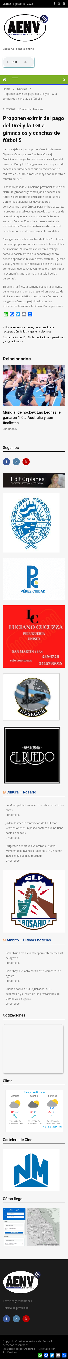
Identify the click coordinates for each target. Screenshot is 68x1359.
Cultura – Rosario (21, 792)
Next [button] (64, 402)
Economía (25, 109)
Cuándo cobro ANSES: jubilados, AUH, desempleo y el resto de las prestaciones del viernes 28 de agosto (33, 993)
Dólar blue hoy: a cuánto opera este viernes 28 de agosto (34, 955)
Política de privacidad (16, 1308)
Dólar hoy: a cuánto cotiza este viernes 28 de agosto (33, 973)
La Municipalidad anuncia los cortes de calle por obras (35, 807)
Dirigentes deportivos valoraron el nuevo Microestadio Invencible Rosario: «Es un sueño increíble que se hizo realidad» (34, 850)
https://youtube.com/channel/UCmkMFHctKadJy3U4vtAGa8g (64, 3)
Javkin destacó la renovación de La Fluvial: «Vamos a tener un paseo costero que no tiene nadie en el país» (34, 828)
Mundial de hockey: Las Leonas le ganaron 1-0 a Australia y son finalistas (32, 417)
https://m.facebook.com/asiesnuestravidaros (54, 3)
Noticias (38, 109)
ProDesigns (10, 1352)
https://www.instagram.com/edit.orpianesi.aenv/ (59, 3)
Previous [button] (31, 402)
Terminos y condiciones (17, 1301)
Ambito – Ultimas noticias (28, 940)
